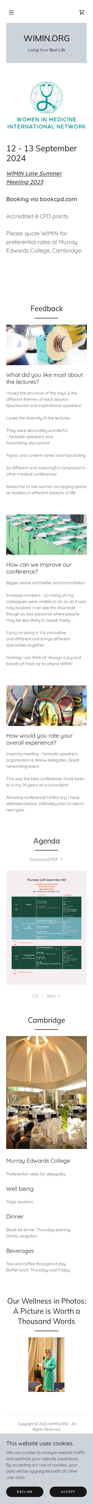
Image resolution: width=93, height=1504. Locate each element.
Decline (25, 1492)
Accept (68, 1492)
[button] (11, 12)
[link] (81, 12)
